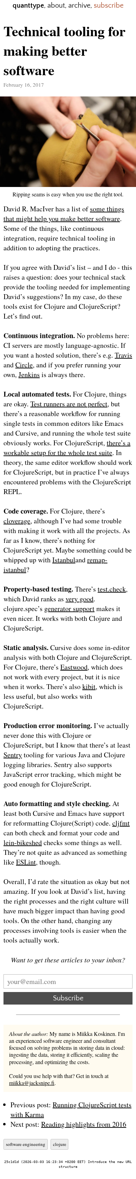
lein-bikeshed (22, 842)
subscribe (108, 5)
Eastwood (74, 667)
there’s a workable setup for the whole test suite (66, 447)
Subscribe (68, 998)
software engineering (25, 1144)
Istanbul (63, 559)
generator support (69, 608)
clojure (59, 1144)
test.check (112, 589)
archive (79, 5)
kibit (89, 686)
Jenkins (29, 374)
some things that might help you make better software (63, 213)
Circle (24, 364)
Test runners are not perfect (68, 403)
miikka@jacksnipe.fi (31, 1082)
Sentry (12, 754)
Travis (123, 355)
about (56, 5)
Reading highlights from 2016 (83, 1124)
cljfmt (121, 823)
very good (79, 598)
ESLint (26, 862)
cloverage (16, 520)
